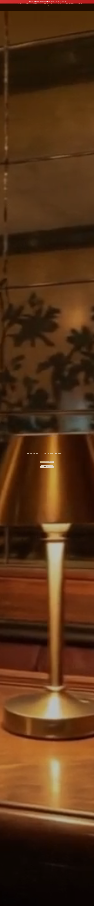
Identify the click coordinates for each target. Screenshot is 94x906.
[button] (47, 462)
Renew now (50, 1)
